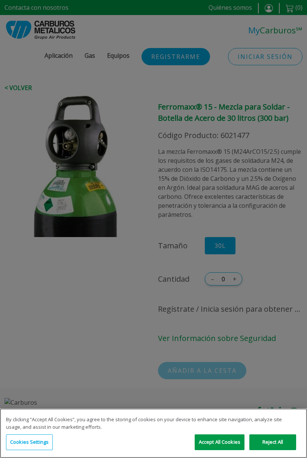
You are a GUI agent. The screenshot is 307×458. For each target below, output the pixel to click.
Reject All (272, 441)
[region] (153, 433)
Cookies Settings (29, 441)
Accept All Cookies (219, 441)
